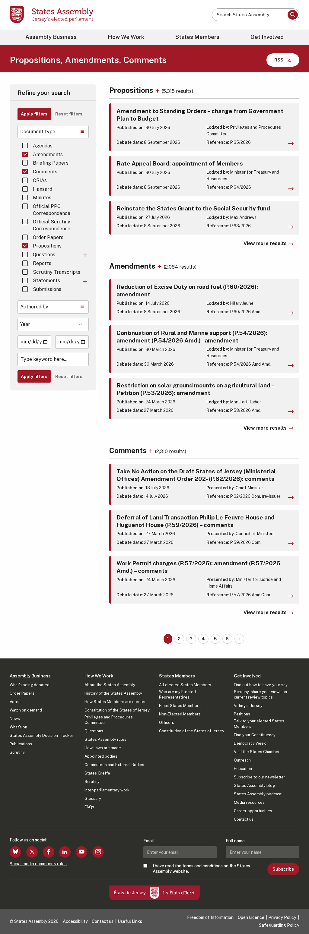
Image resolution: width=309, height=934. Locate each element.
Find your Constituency (255, 735)
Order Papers (48, 237)
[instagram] (98, 852)
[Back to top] (294, 913)
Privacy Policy (282, 917)
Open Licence (251, 917)
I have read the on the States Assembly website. (201, 868)
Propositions (47, 246)
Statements (46, 280)
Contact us (243, 819)
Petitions (242, 714)
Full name (235, 840)
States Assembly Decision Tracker (41, 735)
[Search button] (293, 15)
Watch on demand (26, 710)
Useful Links (130, 921)
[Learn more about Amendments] (160, 266)
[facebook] (48, 852)
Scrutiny (17, 752)
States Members (197, 37)
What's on (18, 727)
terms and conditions (202, 865)
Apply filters (34, 114)
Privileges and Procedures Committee (108, 720)
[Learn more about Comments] (151, 450)
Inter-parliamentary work (106, 790)
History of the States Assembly (113, 693)
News (15, 718)
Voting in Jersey (248, 705)
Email (148, 840)
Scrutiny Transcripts (56, 272)
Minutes (42, 197)
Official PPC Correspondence (51, 210)
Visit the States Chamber (257, 751)
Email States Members (180, 705)
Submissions (47, 289)
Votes (15, 701)
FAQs (89, 807)
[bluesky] (15, 852)
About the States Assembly (109, 685)
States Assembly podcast (258, 794)
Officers (166, 722)
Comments (45, 172)
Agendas (43, 146)
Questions (44, 254)
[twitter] (32, 852)
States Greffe (97, 773)
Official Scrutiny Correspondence (51, 225)
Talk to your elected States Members (259, 724)
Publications (21, 744)
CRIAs (40, 180)
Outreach (242, 760)
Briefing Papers (50, 163)
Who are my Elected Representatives (177, 694)
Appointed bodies (100, 756)
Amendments (48, 154)
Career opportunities (253, 811)
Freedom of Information (210, 917)
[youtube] (81, 852)
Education (243, 768)
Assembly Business (51, 37)
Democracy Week (250, 743)
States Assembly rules (105, 739)
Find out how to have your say (261, 685)
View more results (265, 243)
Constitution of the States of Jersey (117, 710)
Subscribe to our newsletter (259, 777)
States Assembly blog (254, 785)
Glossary (92, 798)
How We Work (126, 37)
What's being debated (29, 685)
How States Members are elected (115, 701)
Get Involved (267, 37)
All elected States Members (185, 685)
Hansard (42, 189)
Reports (42, 263)
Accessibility (75, 921)
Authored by (34, 307)
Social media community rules (38, 863)
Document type (37, 131)
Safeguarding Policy (279, 925)
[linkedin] (65, 852)
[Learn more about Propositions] (158, 90)
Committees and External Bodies (114, 764)
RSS (278, 59)
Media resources (249, 802)
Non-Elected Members (180, 714)
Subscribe (283, 869)
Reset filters (68, 114)
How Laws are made (102, 748)
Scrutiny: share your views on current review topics (260, 694)
